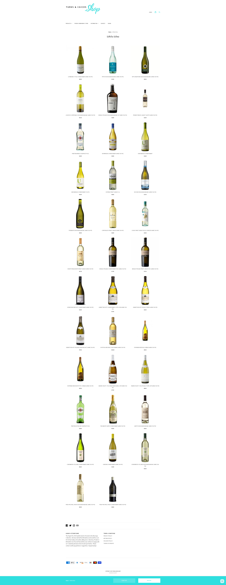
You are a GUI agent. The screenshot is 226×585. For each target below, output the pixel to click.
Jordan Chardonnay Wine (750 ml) (113, 464)
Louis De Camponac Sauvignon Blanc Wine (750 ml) (80, 115)
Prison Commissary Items (81, 23)
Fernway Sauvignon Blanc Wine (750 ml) (80, 230)
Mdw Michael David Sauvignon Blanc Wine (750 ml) (80, 504)
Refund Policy (108, 538)
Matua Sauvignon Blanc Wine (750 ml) (113, 77)
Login (150, 12)
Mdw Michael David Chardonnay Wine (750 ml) (112, 504)
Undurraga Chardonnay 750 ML (80, 192)
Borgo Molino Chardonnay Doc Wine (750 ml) (112, 269)
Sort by (124, 580)
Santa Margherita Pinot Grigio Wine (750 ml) (80, 269)
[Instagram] (74, 525)
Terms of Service (109, 543)
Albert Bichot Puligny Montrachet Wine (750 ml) (80, 347)
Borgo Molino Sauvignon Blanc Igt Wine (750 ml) (113, 115)
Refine (149, 580)
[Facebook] (67, 525)
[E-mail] (77, 525)
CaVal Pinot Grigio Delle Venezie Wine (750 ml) (145, 230)
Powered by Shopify (113, 573)
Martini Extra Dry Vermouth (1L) (80, 426)
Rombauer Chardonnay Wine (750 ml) (112, 153)
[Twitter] (70, 525)
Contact (103, 23)
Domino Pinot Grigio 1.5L (113, 192)
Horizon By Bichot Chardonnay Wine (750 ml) (80, 307)
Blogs (109, 23)
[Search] (159, 12)
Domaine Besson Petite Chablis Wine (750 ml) (80, 386)
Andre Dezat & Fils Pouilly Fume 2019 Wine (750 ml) (145, 386)
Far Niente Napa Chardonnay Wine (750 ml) (112, 426)
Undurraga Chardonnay (145, 153)
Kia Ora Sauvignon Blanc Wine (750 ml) (145, 192)
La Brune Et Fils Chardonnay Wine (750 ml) (80, 77)
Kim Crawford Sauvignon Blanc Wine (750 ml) (145, 77)
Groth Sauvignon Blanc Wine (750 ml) (145, 426)
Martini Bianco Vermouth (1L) (80, 153)
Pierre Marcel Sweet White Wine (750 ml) (145, 115)
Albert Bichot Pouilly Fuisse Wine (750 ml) (145, 307)
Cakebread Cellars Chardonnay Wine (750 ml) (80, 464)
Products (68, 23)
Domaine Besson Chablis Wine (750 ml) (145, 347)
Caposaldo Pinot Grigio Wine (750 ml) (113, 230)
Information (94, 23)
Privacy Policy (108, 536)
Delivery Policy (108, 541)
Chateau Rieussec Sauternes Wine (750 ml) (112, 347)
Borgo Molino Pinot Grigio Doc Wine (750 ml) (145, 269)
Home (109, 32)
